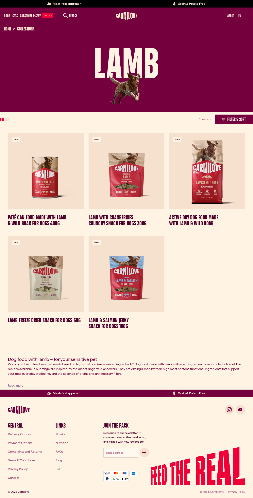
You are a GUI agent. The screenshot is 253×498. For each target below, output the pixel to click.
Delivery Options (19, 434)
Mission (61, 434)
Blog (59, 460)
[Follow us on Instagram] (229, 410)
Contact (13, 478)
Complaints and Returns (25, 451)
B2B (58, 469)
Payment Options (20, 443)
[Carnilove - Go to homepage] (126, 15)
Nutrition (62, 443)
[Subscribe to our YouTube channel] (240, 410)
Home (7, 28)
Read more (16, 385)
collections (25, 28)
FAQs (59, 451)
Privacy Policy (18, 469)
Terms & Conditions (21, 460)
